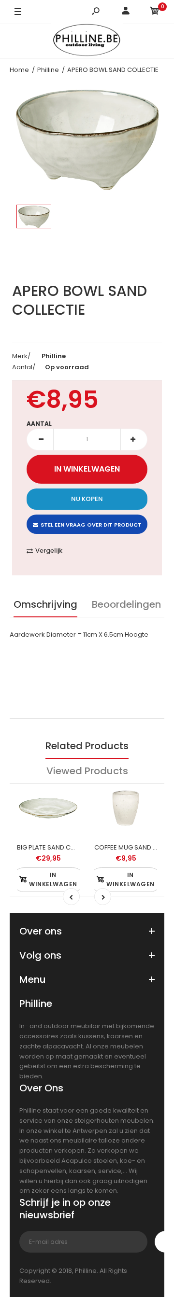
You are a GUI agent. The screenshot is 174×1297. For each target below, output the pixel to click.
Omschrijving (45, 604)
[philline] (87, 41)
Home (19, 69)
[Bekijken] (67, 839)
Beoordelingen (126, 604)
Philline (48, 69)
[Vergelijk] (68, 800)
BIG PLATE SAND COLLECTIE (57, 847)
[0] (155, 12)
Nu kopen (87, 498)
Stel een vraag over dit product (91, 525)
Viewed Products (87, 771)
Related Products (87, 746)
